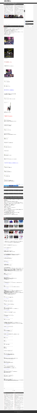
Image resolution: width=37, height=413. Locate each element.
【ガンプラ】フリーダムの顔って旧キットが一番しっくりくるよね (6, 234)
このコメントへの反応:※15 (6, 298)
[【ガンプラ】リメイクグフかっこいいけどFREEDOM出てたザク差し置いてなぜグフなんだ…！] (11, 232)
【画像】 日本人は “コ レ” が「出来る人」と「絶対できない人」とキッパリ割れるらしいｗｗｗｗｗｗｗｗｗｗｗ (14, 199)
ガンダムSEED (21, 184)
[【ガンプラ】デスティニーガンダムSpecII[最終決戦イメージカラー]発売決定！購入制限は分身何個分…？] (16, 221)
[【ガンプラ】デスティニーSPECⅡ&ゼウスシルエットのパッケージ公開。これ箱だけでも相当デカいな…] (16, 185)
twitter (19, 411)
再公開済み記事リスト (6, 200)
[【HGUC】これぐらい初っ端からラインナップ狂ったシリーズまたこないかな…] (11, 226)
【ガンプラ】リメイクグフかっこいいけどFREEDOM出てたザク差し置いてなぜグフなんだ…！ (11, 235)
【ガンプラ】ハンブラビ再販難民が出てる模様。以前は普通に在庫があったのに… (21, 224)
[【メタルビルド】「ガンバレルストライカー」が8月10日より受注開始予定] (20, 232)
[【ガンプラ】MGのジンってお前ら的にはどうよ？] (11, 237)
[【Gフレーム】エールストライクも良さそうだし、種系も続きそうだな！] (6, 237)
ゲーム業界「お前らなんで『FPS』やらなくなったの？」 (9, 205)
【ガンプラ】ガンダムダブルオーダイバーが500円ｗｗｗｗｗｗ (16, 228)
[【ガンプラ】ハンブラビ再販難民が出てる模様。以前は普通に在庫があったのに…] (20, 221)
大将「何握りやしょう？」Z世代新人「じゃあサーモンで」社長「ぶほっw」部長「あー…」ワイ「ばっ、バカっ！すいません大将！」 (14, 203)
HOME (14, 411)
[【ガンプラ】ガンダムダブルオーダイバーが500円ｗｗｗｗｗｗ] (16, 226)
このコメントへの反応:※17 (6, 305)
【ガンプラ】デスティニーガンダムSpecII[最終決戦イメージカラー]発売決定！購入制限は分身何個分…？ (16, 224)
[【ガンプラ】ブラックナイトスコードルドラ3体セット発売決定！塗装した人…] (16, 237)
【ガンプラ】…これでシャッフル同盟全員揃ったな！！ (6, 228)
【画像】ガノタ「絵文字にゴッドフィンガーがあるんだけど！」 (10, 207)
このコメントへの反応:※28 (6, 262)
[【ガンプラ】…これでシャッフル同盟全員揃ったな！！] (6, 226)
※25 (9, 310)
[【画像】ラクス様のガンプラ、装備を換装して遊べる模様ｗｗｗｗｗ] (20, 237)
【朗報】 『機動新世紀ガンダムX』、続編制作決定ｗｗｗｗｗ (9, 204)
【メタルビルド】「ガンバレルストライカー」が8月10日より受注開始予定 (21, 234)
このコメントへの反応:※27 (6, 335)
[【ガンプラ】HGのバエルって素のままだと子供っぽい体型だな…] (6, 221)
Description (17, 411)
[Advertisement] (14, 20)
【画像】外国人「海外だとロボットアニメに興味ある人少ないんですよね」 (11, 214)
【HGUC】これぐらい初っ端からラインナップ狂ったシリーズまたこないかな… (11, 228)
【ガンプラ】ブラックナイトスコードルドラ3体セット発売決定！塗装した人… (16, 239)
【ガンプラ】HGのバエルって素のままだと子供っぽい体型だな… (6, 223)
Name (4, 388)
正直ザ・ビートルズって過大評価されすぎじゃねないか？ (9, 210)
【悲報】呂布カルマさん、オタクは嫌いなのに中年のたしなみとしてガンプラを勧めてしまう (14, 241)
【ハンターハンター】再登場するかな (7, 208)
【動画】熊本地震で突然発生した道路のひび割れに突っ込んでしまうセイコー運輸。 (12, 212)
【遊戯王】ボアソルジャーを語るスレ (7, 206)
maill (22, 411)
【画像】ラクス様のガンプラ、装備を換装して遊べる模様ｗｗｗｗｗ (21, 239)
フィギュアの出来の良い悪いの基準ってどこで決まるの (9, 211)
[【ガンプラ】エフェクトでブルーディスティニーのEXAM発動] (11, 221)
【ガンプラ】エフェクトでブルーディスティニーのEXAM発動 (11, 223)
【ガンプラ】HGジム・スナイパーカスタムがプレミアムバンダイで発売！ (21, 228)
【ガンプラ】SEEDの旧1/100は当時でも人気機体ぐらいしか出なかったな (16, 234)
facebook (21, 411)
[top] (24, 10)
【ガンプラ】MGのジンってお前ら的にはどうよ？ (11, 239)
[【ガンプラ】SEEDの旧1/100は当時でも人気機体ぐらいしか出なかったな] (16, 232)
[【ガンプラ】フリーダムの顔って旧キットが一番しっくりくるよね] (6, 232)
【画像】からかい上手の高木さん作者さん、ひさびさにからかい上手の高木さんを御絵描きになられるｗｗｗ (14, 209)
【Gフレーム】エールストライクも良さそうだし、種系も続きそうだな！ (6, 239)
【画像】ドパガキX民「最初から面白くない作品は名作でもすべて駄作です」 (11, 201)
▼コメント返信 (11, 244)
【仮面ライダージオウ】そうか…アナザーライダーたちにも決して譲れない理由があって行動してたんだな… (14, 202)
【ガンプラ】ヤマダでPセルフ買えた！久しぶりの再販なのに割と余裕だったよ (12, 242)
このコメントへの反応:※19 (6, 310)
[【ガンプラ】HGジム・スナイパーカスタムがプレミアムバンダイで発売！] (20, 226)
